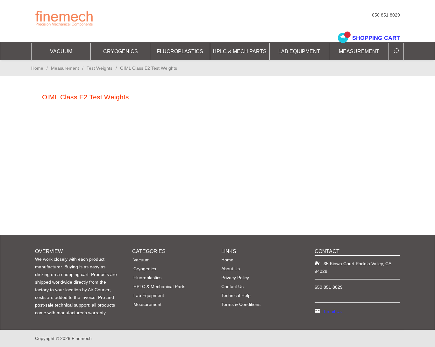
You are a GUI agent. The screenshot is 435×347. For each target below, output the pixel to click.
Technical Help (236, 295)
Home (37, 68)
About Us (230, 268)
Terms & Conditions (240, 304)
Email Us (333, 311)
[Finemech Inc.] (93, 18)
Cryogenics (144, 268)
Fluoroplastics (180, 51)
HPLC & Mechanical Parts (159, 286)
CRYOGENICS (120, 51)
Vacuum (61, 51)
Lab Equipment (299, 51)
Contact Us (232, 286)
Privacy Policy (235, 277)
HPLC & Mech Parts (240, 51)
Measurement (359, 51)
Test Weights (99, 68)
